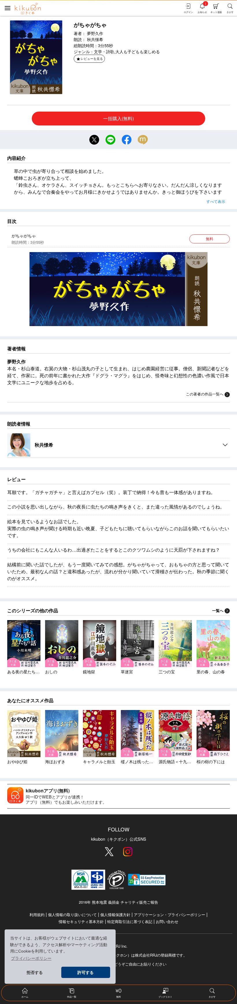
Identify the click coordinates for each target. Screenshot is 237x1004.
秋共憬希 (95, 39)
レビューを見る (92, 58)
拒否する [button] (35, 972)
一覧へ (217, 610)
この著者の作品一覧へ (204, 394)
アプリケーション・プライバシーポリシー (169, 914)
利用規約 (37, 914)
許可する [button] (85, 972)
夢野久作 (95, 33)
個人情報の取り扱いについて (72, 914)
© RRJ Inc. (118, 946)
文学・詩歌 (104, 51)
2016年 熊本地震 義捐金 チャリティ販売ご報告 (118, 902)
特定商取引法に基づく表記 (129, 921)
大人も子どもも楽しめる (137, 51)
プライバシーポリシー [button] (31, 958)
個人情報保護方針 (115, 914)
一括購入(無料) (118, 118)
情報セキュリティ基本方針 (81, 921)
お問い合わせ (167, 921)
